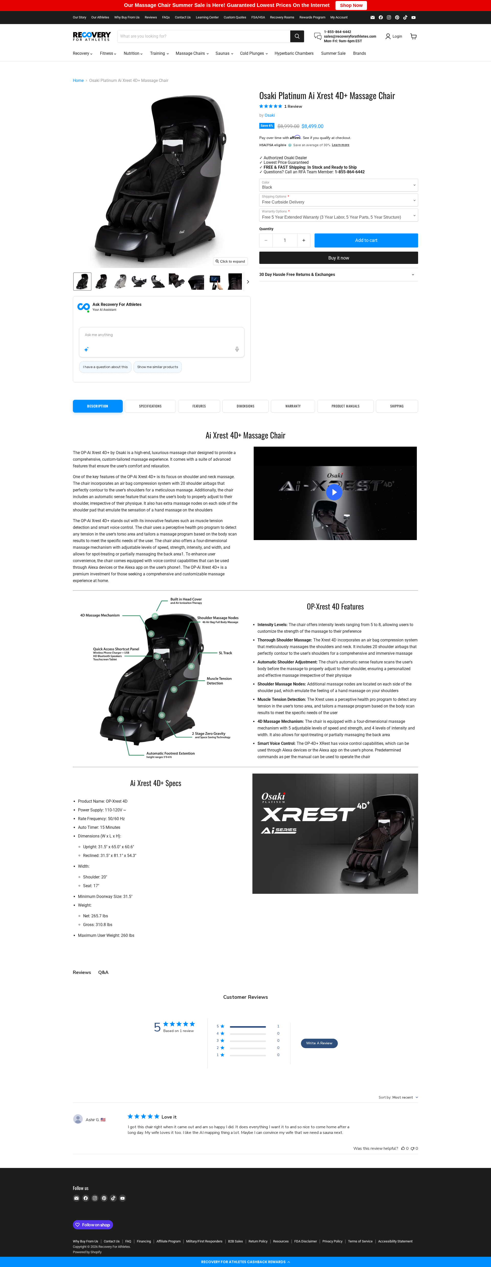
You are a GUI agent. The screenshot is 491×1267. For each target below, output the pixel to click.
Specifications (150, 406)
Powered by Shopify (87, 1252)
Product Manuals (346, 406)
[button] (245, 1262)
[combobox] (204, 36)
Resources (281, 1241)
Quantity (266, 229)
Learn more (340, 145)
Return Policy (258, 1241)
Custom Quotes (235, 17)
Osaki (270, 115)
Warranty (293, 406)
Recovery (81, 53)
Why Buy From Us (127, 17)
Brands (359, 53)
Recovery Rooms (282, 17)
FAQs (166, 17)
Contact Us (183, 17)
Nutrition (132, 53)
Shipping (397, 406)
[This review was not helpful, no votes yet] (412, 1148)
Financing (144, 1241)
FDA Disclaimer (305, 1241)
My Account (339, 17)
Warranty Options (274, 211)
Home (78, 80)
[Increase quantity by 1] (303, 240)
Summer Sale (333, 53)
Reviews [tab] (82, 972)
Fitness (107, 53)
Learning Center (207, 17)
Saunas (223, 53)
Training (158, 53)
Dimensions (245, 406)
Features (199, 406)
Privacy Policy (332, 1241)
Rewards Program (312, 17)
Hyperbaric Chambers (294, 53)
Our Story (79, 17)
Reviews (151, 17)
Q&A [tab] (103, 972)
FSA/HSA (258, 17)
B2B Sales (235, 1241)
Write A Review (319, 1043)
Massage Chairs (191, 53)
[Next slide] (248, 281)
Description (97, 406)
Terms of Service (360, 1241)
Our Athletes (100, 17)
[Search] (297, 36)
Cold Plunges (252, 53)
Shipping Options (274, 196)
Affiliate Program (169, 1241)
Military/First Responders (204, 1241)
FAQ (128, 1241)
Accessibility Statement (395, 1241)
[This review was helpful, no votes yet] (403, 1148)
